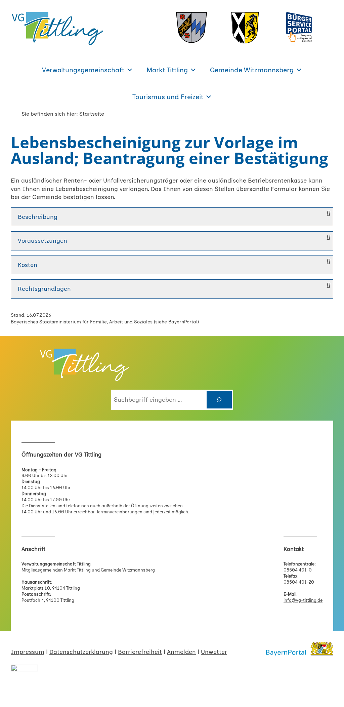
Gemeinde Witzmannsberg (252, 70)
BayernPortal (183, 322)
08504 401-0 (298, 570)
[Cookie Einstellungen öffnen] (15, 698)
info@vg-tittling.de (303, 600)
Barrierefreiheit (140, 651)
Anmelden (181, 651)
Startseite (91, 114)
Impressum (27, 651)
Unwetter (214, 651)
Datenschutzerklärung (81, 651)
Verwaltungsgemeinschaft (83, 70)
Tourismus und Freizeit (167, 97)
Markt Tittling (167, 70)
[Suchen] (219, 399)
